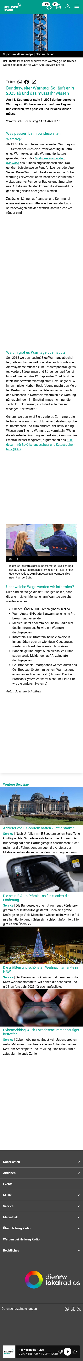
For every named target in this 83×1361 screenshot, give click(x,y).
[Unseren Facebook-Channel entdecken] (73, 1308)
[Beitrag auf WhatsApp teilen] (19, 82)
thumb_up (74, 1351)
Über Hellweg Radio (16, 1228)
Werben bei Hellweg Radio (21, 1239)
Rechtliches (11, 1250)
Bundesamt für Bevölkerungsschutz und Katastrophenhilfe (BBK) (40, 444)
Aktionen (9, 1173)
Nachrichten (11, 1162)
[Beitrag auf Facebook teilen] (26, 82)
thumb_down (60, 1351)
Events (7, 1184)
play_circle (67, 1351)
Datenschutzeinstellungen (19, 1309)
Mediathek (10, 1217)
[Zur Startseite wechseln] (12, 7)
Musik (7, 1195)
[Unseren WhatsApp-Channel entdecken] (66, 1308)
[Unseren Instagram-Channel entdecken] (79, 1308)
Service (8, 1206)
